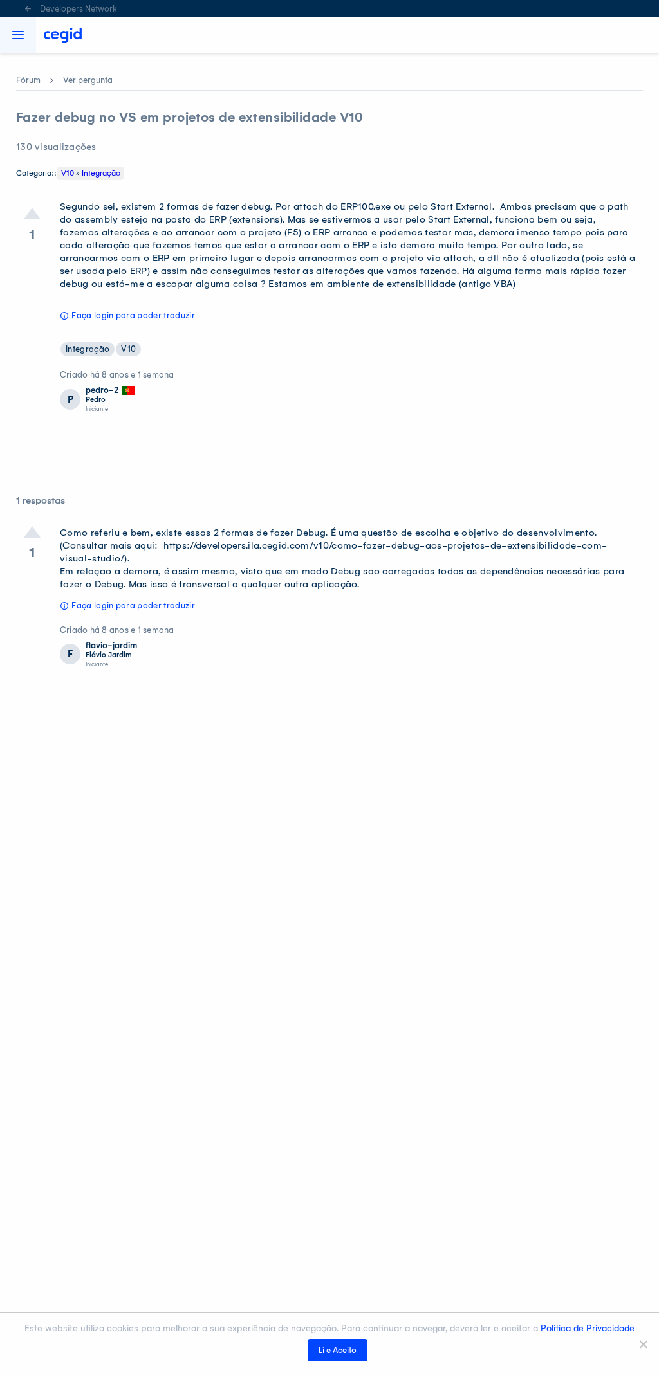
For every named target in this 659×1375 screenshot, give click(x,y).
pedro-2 (102, 390)
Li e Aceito (338, 1350)
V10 (67, 173)
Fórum (28, 80)
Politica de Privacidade (588, 1328)
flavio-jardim (111, 645)
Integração (101, 173)
